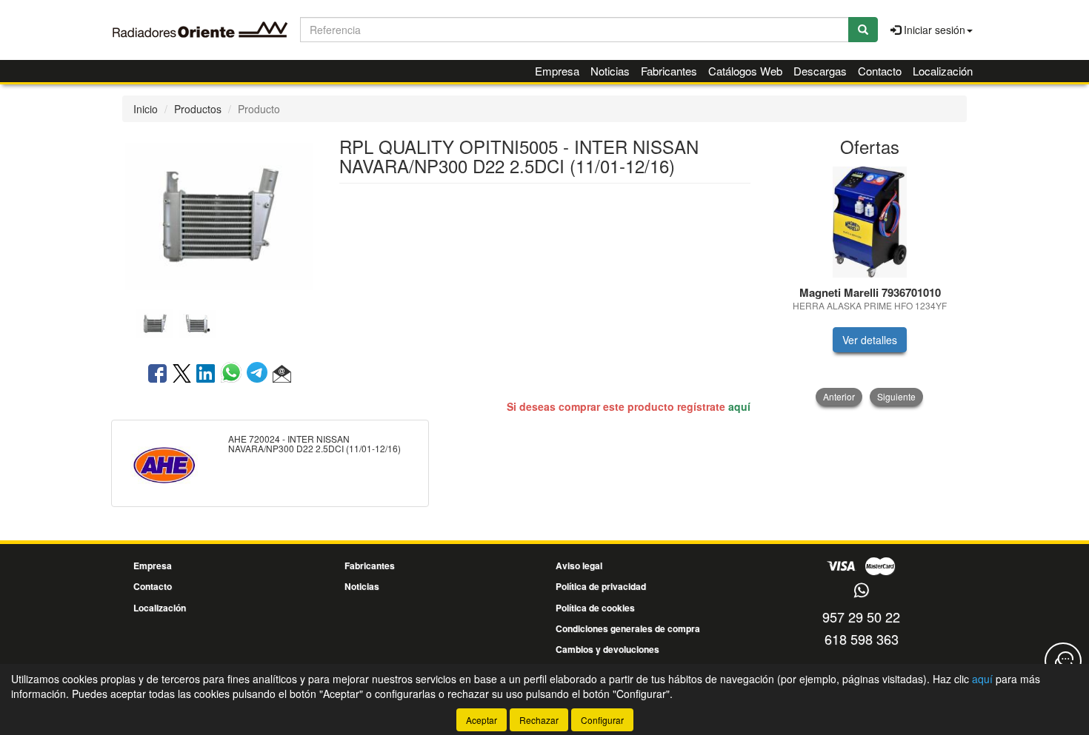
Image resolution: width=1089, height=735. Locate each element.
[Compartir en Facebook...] (157, 374)
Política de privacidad (601, 586)
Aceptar (481, 720)
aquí (739, 406)
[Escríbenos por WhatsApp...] (861, 591)
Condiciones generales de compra (628, 628)
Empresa (557, 70)
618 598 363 (862, 638)
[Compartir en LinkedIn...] (206, 374)
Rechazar (539, 720)
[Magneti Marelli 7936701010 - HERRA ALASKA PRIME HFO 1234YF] (870, 222)
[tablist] (219, 322)
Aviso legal (579, 565)
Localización (943, 70)
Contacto (880, 70)
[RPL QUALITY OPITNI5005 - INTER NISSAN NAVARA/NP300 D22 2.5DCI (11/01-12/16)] (219, 214)
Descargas (820, 70)
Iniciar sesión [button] (933, 29)
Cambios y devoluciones (607, 649)
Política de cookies (595, 607)
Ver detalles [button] (869, 339)
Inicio (145, 108)
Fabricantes (669, 70)
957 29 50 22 (861, 616)
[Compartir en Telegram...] (260, 374)
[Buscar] (863, 29)
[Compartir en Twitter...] (182, 374)
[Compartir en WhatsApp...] (234, 374)
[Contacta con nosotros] (1063, 660)
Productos (198, 108)
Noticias (610, 70)
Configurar (602, 720)
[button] (282, 374)
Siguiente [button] (896, 396)
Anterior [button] (839, 396)
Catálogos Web (745, 70)
